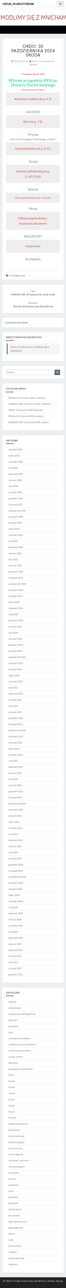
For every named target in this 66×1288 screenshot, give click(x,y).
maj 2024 (13, 614)
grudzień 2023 (15, 644)
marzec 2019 (15, 943)
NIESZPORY (33, 236)
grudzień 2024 (15, 571)
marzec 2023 (15, 699)
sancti (11, 1233)
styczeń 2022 (15, 785)
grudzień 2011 (15, 974)
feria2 (11, 1081)
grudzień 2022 (15, 718)
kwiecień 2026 (15, 473)
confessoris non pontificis (22, 1044)
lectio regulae (15, 1154)
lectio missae (15, 1148)
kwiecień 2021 (15, 840)
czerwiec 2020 (15, 901)
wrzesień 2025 (15, 516)
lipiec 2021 (13, 821)
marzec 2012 (15, 956)
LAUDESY (33, 112)
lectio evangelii (16, 1142)
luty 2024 (13, 632)
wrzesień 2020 (15, 882)
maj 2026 (13, 467)
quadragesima (15, 1227)
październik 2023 (17, 657)
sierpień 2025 (15, 522)
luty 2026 (13, 486)
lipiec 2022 (13, 748)
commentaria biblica (19, 1038)
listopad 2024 (15, 577)
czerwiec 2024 (15, 608)
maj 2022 (13, 760)
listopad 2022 (15, 724)
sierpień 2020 (15, 888)
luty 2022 (13, 779)
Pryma (33, 134)
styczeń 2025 (15, 565)
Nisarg (59, 1281)
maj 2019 (13, 931)
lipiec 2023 (13, 675)
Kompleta (33, 259)
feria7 (11, 1111)
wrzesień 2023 (15, 663)
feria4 (11, 1093)
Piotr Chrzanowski (43, 61)
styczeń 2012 (15, 968)
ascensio (12, 1026)
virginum (13, 1264)
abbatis (12, 1001)
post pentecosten (17, 1221)
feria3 (11, 1087)
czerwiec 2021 (15, 828)
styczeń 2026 (15, 492)
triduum (12, 1252)
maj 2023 (13, 687)
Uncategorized (17, 275)
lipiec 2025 (13, 528)
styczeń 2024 (15, 638)
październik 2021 (17, 803)
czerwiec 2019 (15, 925)
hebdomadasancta (18, 1123)
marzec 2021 (15, 846)
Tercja (33, 161)
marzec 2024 (15, 626)
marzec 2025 (15, 553)
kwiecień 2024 (15, 620)
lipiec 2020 (13, 895)
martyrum (13, 1172)
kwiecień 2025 (15, 547)
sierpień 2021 (15, 815)
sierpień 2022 (15, 742)
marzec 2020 (15, 919)
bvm (10, 1032)
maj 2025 (13, 541)
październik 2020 (17, 876)
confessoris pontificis (19, 1050)
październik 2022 (17, 730)
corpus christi (15, 1056)
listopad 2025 (15, 504)
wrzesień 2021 (15, 809)
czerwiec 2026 (15, 461)
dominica (13, 1062)
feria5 (11, 1099)
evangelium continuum (20, 1068)
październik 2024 (17, 583)
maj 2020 (13, 907)
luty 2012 (13, 962)
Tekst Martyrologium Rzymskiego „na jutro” (33, 139)
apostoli (12, 1020)
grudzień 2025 (15, 498)
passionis (13, 1203)
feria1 (11, 1074)
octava (12, 1178)
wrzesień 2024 (15, 589)
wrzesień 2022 (15, 736)
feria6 (11, 1105)
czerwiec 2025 (15, 534)
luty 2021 (13, 852)
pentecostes (15, 1209)
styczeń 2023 (15, 712)
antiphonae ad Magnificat (21, 1013)
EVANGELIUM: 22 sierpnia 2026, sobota (28, 422)
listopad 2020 (15, 870)
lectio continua (16, 1136)
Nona (33, 208)
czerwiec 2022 (15, 754)
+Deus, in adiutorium (18, 4)
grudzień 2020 (15, 864)
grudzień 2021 (15, 791)
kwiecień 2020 (15, 913)
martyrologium (16, 1166)
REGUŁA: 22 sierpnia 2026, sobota (25, 416)
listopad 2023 (15, 650)
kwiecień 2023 (15, 693)
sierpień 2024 (15, 596)
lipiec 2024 (13, 602)
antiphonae (14, 1007)
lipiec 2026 (13, 455)
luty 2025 (13, 559)
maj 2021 (13, 834)
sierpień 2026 (15, 449)
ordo (10, 1191)
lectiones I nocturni (18, 1160)
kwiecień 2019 (15, 937)
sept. (11, 1239)
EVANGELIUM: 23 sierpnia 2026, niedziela (29, 403)
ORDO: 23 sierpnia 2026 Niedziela (25, 409)
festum (12, 1117)
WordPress (40, 1281)
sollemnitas (14, 1245)
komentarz (14, 1129)
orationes (13, 1184)
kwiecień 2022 (15, 766)
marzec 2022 (15, 773)
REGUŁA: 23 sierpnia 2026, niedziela (26, 397)
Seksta (33, 189)
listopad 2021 (15, 797)
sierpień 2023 (15, 669)
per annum (14, 1215)
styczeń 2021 (15, 858)
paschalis (13, 1197)
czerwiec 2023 (15, 681)
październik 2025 (17, 510)
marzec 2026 (15, 480)
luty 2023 (13, 705)
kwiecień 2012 (15, 950)
